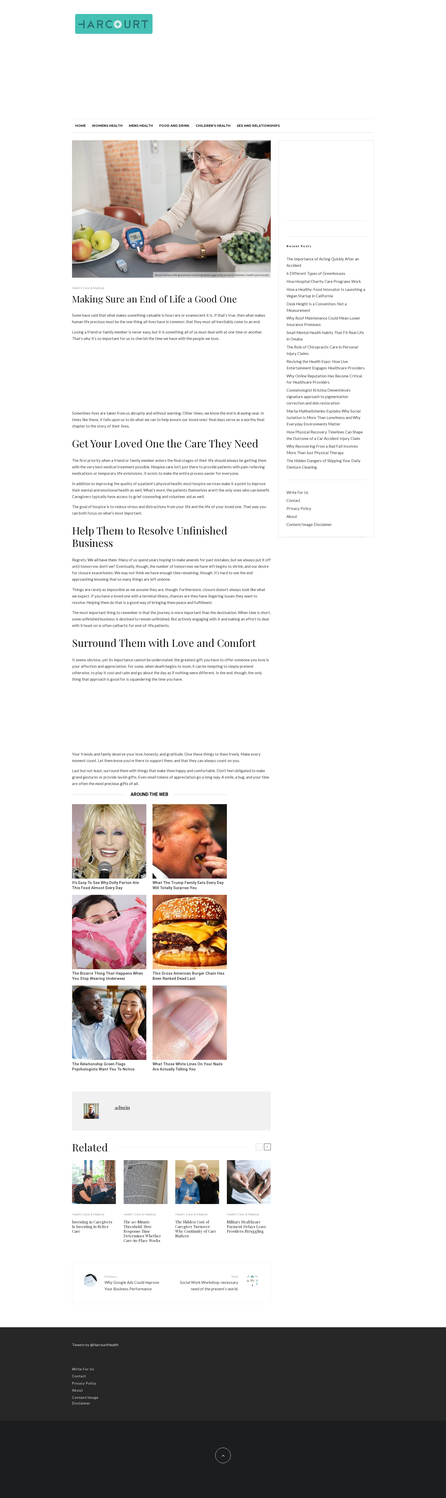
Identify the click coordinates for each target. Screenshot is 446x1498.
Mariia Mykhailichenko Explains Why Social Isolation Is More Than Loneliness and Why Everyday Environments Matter (323, 417)
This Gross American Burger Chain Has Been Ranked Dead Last (188, 976)
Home (80, 126)
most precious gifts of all (116, 783)
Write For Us (297, 492)
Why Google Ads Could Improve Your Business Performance (132, 1283)
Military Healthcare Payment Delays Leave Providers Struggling (246, 1226)
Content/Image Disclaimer (309, 524)
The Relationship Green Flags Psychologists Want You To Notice (103, 1067)
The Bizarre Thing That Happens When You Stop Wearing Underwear (107, 976)
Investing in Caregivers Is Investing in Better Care (92, 1226)
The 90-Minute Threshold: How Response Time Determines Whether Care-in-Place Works (142, 1231)
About (291, 516)
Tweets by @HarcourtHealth (95, 1344)
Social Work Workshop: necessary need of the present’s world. (209, 1283)
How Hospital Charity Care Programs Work (323, 281)
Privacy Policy (298, 508)
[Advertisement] (223, 80)
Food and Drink (174, 126)
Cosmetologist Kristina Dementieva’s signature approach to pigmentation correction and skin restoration (318, 396)
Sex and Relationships (258, 126)
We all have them (102, 559)
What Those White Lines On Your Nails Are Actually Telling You (187, 1067)
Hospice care (162, 466)
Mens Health (141, 126)
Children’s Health (213, 126)
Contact (293, 500)
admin (122, 1107)
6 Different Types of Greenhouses (315, 273)
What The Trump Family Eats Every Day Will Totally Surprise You (188, 885)
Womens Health (107, 126)
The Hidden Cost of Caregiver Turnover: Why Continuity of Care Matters (195, 1229)
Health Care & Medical (88, 288)
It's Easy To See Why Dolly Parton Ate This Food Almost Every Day (105, 885)
